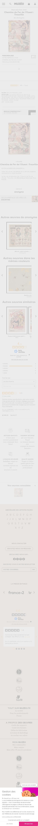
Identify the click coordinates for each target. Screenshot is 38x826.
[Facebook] (14, 560)
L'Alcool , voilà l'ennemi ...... (23, 252)
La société (19, 710)
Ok (33, 569)
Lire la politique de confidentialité (11, 817)
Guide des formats (19, 727)
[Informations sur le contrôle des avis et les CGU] (29, 355)
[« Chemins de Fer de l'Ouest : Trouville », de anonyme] (18, 492)
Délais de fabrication (19, 730)
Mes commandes (19, 744)
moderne (33, 171)
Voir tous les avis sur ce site (19, 359)
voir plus (27, 636)
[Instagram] (17, 560)
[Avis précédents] (1, 636)
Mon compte (19, 747)
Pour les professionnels (19, 713)
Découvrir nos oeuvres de (13, 199)
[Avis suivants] (36, 636)
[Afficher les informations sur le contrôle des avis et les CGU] (31, 621)
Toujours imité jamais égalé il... (17, 337)
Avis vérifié (7, 396)
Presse (19, 715)
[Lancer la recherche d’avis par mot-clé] (34, 386)
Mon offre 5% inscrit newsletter (19, 750)
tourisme (18, 173)
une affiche (16, 171)
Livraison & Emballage (19, 733)
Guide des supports (19, 725)
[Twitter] (23, 560)
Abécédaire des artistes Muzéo (19, 510)
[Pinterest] (20, 560)
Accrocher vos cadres (19, 735)
